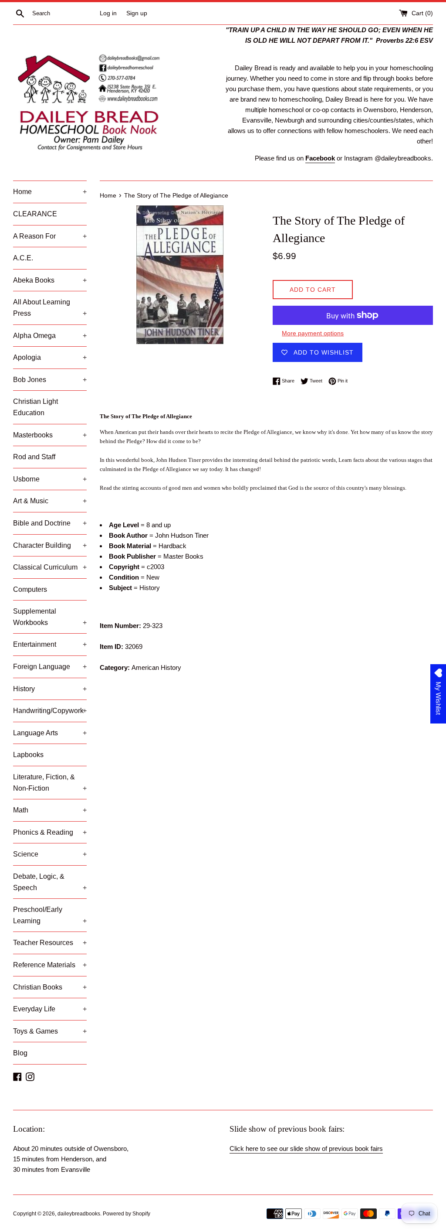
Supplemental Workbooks (50, 616)
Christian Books (50, 987)
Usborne (50, 479)
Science (50, 854)
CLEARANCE (35, 214)
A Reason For (50, 236)
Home (50, 191)
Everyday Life (50, 1009)
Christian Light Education (35, 407)
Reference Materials (50, 965)
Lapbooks (28, 754)
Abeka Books (50, 280)
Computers (30, 589)
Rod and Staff (34, 457)
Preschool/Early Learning (50, 915)
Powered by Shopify (126, 1214)
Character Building (50, 545)
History (50, 689)
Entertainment (50, 644)
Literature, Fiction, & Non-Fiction (50, 782)
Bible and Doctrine (50, 523)
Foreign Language (50, 666)
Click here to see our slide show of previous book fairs (306, 1148)
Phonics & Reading (50, 832)
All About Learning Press (50, 307)
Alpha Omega (50, 335)
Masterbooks (50, 435)
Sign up (136, 13)
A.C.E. (23, 258)
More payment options (313, 333)
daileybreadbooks (78, 1214)
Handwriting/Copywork (50, 710)
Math (50, 810)
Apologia (50, 357)
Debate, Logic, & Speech (50, 882)
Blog (20, 1053)
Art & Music (50, 501)
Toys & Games (50, 1031)
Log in (108, 13)
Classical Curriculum (50, 567)
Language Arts (50, 733)
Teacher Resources (50, 942)
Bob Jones (50, 379)
